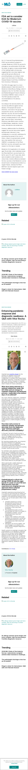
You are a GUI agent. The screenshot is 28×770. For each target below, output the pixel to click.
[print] (25, 36)
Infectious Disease (6, 12)
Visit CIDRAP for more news (10, 172)
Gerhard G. (17, 41)
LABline (14, 25)
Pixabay (22, 41)
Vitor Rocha (14, 336)
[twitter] (14, 36)
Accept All (14, 767)
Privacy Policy (14, 763)
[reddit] (16, 36)
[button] (3, 4)
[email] (19, 36)
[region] (14, 764)
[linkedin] (11, 36)
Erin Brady (12, 548)
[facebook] (9, 36)
